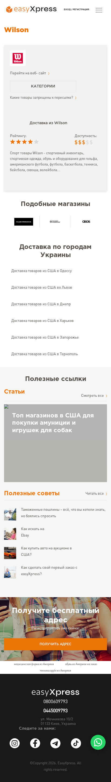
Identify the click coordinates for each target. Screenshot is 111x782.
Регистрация (81, 9)
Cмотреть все (93, 396)
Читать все (95, 493)
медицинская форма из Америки (34, 664)
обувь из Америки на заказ (81, 664)
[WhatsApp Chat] (98, 742)
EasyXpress (66, 763)
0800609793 (55, 701)
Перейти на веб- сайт (28, 73)
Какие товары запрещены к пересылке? (42, 98)
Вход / (68, 9)
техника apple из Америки (55, 670)
